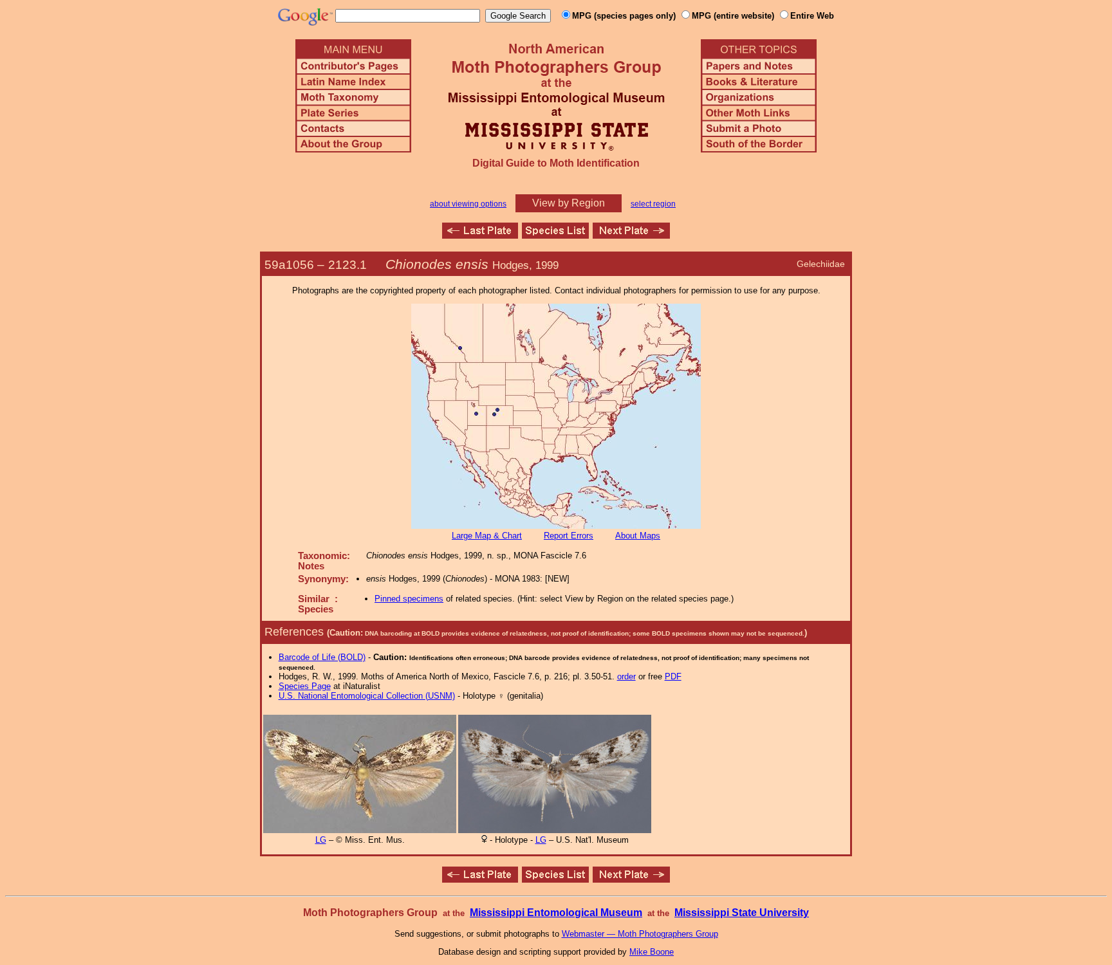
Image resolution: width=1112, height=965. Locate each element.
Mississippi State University (741, 912)
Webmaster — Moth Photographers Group (640, 934)
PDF (673, 676)
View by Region (568, 203)
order (626, 676)
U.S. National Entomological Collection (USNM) (367, 696)
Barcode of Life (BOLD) (322, 657)
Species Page (305, 686)
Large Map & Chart (487, 535)
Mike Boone (651, 952)
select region (653, 203)
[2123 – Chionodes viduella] (480, 235)
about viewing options (468, 203)
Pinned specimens (409, 598)
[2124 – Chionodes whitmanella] (631, 235)
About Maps (637, 535)
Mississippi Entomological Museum (556, 912)
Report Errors (568, 535)
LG (320, 840)
